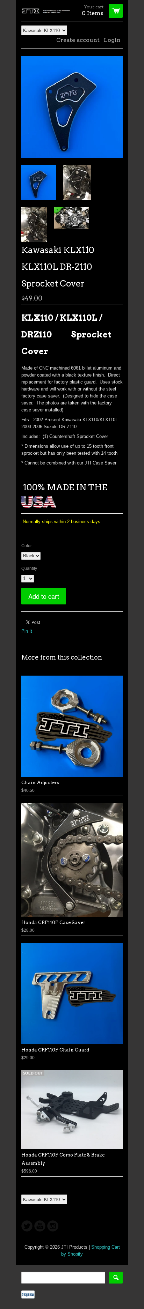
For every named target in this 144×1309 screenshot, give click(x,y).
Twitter (27, 1226)
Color (26, 545)
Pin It (26, 631)
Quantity (29, 568)
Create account (78, 40)
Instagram (52, 1226)
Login (112, 40)
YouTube (39, 1226)
